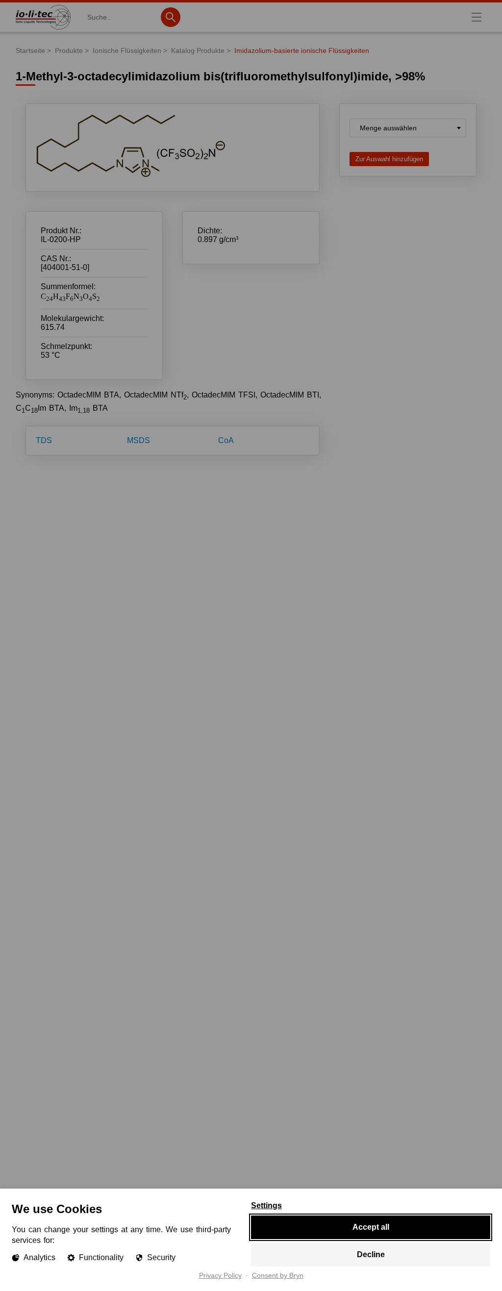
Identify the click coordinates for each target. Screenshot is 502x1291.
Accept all (370, 1227)
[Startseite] (43, 29)
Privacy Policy (220, 1275)
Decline (371, 1254)
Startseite (30, 50)
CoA (226, 440)
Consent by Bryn (277, 1275)
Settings (266, 1206)
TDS (44, 440)
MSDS (138, 440)
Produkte (69, 50)
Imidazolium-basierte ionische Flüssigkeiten (301, 50)
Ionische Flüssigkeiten (127, 50)
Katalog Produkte (198, 50)
